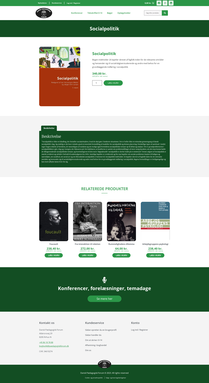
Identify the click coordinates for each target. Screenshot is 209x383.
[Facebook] (159, 3)
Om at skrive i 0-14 (93, 340)
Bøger (110, 13)
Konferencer (77, 13)
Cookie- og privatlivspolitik (94, 378)
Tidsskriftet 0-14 (94, 13)
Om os (88, 350)
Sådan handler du (93, 335)
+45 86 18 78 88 (46, 342)
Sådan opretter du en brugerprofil (100, 330)
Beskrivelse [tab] (49, 128)
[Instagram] (165, 3)
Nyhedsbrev (42, 3)
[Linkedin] (171, 3)
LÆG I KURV (113, 83)
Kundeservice (57, 3)
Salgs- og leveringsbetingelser (116, 378)
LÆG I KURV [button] (53, 255)
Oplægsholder (124, 13)
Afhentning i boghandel (96, 345)
